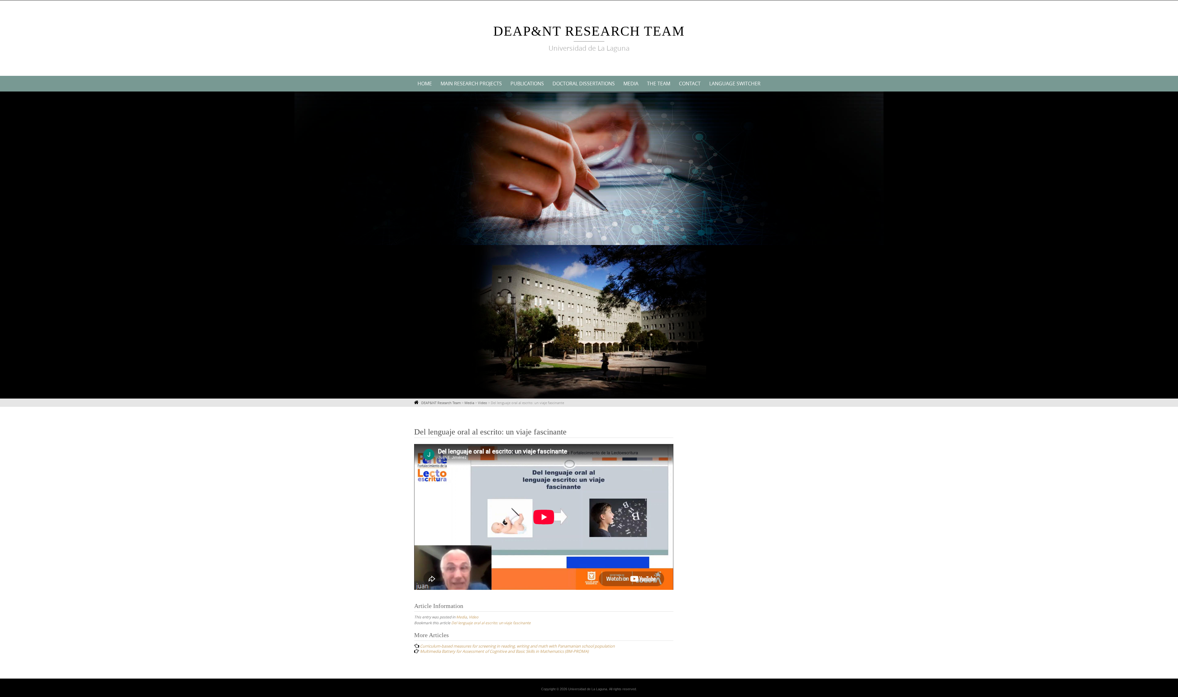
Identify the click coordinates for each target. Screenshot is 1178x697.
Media (630, 83)
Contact (690, 83)
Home (425, 83)
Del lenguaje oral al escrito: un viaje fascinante (491, 622)
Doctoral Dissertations (583, 83)
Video (473, 616)
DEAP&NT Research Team (589, 31)
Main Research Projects (471, 83)
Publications (527, 83)
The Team (658, 83)
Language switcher (734, 83)
